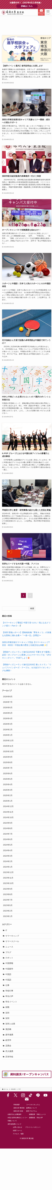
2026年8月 (7, 697)
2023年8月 (7, 894)
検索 (32, 608)
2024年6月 (7, 839)
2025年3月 (7, 790)
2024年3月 (7, 856)
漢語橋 (8, 1029)
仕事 (7, 985)
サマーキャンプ (12, 936)
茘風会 (8, 1046)
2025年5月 (7, 779)
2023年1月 (7, 916)
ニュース (9, 947)
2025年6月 (7, 774)
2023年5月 (7, 905)
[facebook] (8, 1095)
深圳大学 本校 (18, 1111)
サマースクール (12, 941)
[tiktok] (30, 1095)
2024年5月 (7, 845)
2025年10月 (8, 751)
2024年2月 (7, 861)
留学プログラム (31, 1111)
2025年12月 (8, 741)
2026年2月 (7, 730)
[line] (38, 1095)
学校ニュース (41, 1114)
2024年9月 (7, 823)
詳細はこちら (29, 6)
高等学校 (9, 1057)
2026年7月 (7, 702)
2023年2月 (7, 911)
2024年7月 (7, 834)
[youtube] (45, 1095)
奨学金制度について (14, 1124)
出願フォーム (17, 1130)
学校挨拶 (16, 1104)
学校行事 (9, 991)
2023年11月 (8, 878)
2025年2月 (7, 795)
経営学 (8, 1040)
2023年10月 (8, 883)
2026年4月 (7, 719)
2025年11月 (8, 746)
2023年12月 (8, 872)
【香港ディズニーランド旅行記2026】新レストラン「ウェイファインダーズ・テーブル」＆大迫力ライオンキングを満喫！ (26, 668)
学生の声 (9, 996)
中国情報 (9, 963)
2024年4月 (7, 850)
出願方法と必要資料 (14, 1114)
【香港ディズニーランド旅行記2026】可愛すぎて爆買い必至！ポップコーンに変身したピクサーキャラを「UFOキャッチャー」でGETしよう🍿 (26, 655)
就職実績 (32, 1117)
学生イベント (11, 1002)
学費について (12, 1121)
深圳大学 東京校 (19, 1108)
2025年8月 (7, 762)
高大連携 (9, 1051)
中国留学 (9, 969)
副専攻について (31, 1108)
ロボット (9, 958)
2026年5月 (7, 713)
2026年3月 (7, 724)
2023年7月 (7, 900)
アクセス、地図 (18, 1134)
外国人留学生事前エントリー (17, 1117)
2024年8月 (7, 828)
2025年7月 (7, 768)
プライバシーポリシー (32, 1127)
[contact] (26, 1099)
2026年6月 (7, 708)
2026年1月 (7, 735)
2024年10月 (8, 817)
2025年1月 (7, 801)
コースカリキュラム (33, 1104)
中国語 (8, 974)
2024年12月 (8, 806)
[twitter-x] (15, 1095)
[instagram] (23, 1095)
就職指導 (32, 1114)
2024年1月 (7, 867)
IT (6, 930)
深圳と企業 (10, 1024)
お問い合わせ (17, 1127)
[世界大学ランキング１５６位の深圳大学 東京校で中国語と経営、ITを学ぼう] (13, 12)
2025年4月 (7, 784)
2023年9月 (7, 889)
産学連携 (9, 1035)
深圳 (7, 1013)
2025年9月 (7, 757)
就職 (7, 1007)
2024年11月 (8, 812)
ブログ (8, 952)
